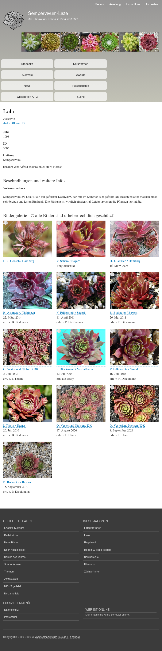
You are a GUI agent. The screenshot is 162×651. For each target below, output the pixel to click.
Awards (80, 75)
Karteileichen (11, 535)
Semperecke (91, 557)
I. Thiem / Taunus (14, 425)
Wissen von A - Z (27, 97)
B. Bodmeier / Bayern (123, 312)
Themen (9, 571)
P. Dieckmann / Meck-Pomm (75, 369)
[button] (27, 256)
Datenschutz (11, 609)
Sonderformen (12, 564)
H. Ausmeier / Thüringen (19, 312)
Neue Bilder (11, 542)
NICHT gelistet (12, 586)
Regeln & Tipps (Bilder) (97, 549)
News (27, 86)
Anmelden (152, 4)
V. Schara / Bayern (68, 261)
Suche (81, 97)
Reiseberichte (80, 86)
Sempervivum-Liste (48, 12)
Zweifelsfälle (11, 578)
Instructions (133, 4)
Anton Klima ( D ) (15, 123)
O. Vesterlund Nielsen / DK (20, 369)
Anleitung (115, 4)
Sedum (99, 4)
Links (87, 535)
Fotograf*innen (92, 527)
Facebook (74, 637)
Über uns (89, 564)
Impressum (10, 616)
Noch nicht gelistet (14, 549)
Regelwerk (90, 542)
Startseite (27, 64)
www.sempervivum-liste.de (51, 637)
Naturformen (80, 64)
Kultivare (27, 75)
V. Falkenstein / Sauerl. (71, 312)
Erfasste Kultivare (14, 527)
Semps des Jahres (15, 557)
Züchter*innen (92, 571)
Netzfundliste (11, 593)
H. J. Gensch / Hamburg (18, 261)
